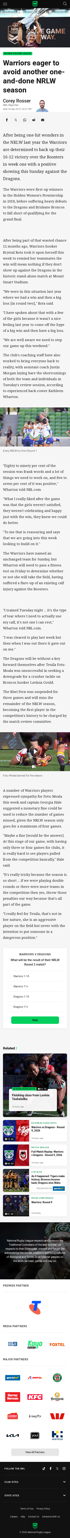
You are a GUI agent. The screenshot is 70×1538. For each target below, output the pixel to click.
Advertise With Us (51, 1516)
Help (23, 1516)
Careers (14, 1516)
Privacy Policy (43, 1508)
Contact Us (33, 1516)
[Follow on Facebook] (50, 1468)
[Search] (65, 4)
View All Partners (35, 1452)
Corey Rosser (17, 100)
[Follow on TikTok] (43, 1468)
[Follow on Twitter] (57, 1468)
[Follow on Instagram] (64, 1468)
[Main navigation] (5, 4)
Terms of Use (26, 1508)
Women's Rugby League (17, 53)
